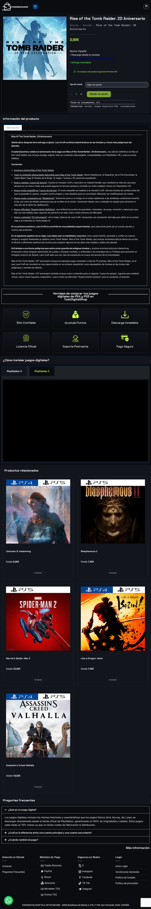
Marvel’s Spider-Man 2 (18, 658)
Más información (138, 848)
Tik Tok (86, 883)
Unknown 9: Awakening (18, 551)
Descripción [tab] (12, 127)
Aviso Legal (121, 866)
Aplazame (49, 883)
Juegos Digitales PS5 (106, 106)
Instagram (87, 871)
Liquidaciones (127, 106)
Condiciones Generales (127, 872)
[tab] (14, 371)
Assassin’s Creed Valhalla (20, 765)
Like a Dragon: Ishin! (92, 658)
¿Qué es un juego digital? (22, 809)
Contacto (7, 866)
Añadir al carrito (99, 94)
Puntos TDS (50, 894)
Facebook (87, 877)
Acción (87, 25)
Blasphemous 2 (89, 551)
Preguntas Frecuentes (13, 872)
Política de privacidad (126, 883)
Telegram (87, 888)
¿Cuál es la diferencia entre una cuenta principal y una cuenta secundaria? (50, 832)
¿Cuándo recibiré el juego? (23, 839)
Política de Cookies (125, 877)
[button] (35, 6)
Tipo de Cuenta (76, 84)
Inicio (74, 25)
